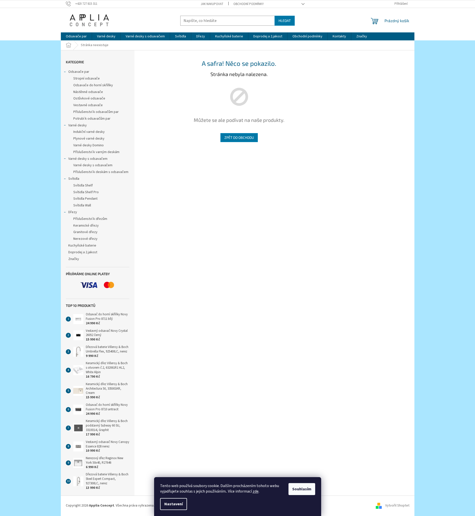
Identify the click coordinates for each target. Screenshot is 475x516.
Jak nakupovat (212, 4)
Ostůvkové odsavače (89, 98)
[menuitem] (76, 36)
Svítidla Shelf (83, 185)
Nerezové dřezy (85, 238)
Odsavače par (78, 71)
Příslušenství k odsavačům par (96, 111)
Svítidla (73, 178)
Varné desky (77, 125)
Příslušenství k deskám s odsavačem (100, 172)
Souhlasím (301, 489)
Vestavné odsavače (88, 105)
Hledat (285, 20)
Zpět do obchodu (239, 137)
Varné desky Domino (88, 145)
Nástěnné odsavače (88, 91)
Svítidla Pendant (85, 198)
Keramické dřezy (86, 225)
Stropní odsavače (86, 78)
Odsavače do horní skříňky (93, 85)
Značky (73, 259)
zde (256, 491)
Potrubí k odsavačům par (91, 118)
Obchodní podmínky (248, 4)
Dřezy (72, 212)
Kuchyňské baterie (82, 245)
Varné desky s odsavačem (87, 158)
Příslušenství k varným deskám (96, 152)
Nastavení (173, 504)
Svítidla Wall (82, 205)
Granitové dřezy (85, 232)
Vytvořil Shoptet (397, 505)
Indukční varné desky (89, 131)
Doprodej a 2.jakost (82, 252)
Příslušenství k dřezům (90, 218)
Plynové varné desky (88, 138)
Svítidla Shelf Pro (86, 192)
